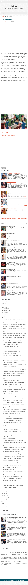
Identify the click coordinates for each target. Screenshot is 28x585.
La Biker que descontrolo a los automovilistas (13, 463)
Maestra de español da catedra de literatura (12, 342)
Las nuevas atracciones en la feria (10, 460)
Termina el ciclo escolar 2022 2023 (10, 395)
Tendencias (21, 560)
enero (5, 499)
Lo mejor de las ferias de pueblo (10, 487)
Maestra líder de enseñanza (9, 348)
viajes (2, 564)
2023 (3, 307)
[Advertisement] (14, 39)
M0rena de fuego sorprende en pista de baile (13, 386)
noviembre (6, 310)
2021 (3, 503)
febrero (5, 497)
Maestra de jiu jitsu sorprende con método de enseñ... (14, 406)
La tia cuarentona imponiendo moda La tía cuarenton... (15, 409)
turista (9, 561)
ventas (17, 563)
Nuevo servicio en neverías (9, 482)
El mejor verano (9, 255)
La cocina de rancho (8, 19)
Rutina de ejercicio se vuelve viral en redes (12, 433)
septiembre (6, 314)
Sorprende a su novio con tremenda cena (12, 355)
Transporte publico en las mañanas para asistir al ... (14, 368)
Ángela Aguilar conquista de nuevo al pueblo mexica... (14, 333)
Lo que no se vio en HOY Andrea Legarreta (16, 532)
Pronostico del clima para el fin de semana (12, 346)
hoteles (21, 556)
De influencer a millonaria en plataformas (12, 425)
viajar (26, 563)
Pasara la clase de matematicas (13, 240)
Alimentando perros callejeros (9, 353)
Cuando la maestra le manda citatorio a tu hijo (13, 420)
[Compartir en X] (4, 168)
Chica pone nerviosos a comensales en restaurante (14, 377)
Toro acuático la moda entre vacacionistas (12, 465)
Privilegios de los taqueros (12, 283)
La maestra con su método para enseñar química (13, 404)
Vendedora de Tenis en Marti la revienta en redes (13, 416)
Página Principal (15, 218)
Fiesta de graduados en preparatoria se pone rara (13, 382)
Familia (2, 556)
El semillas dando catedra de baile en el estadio (13, 371)
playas (12, 558)
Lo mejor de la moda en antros (9, 480)
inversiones (3, 557)
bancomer (25, 551)
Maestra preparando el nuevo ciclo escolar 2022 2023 (14, 369)
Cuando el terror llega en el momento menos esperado (15, 328)
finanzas (5, 556)
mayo (5, 491)
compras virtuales (4, 554)
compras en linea (22, 552)
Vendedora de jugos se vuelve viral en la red (12, 476)
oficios (26, 557)
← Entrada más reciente (6, 218)
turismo (6, 561)
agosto (5, 315)
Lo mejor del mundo (10, 247)
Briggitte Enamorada (10, 233)
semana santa (6, 559)
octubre (5, 312)
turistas (12, 561)
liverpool (7, 557)
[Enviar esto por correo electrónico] (1, 168)
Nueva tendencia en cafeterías (9, 366)
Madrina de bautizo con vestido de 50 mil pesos (13, 330)
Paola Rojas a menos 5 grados (13, 173)
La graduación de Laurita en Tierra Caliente (12, 429)
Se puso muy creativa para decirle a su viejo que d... (14, 335)
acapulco (2, 551)
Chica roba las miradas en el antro (10, 445)
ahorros (6, 551)
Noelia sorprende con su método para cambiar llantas (14, 364)
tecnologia (15, 559)
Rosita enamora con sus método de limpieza (12, 322)
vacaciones (18, 561)
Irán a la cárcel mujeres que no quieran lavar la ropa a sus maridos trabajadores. (17, 518)
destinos (14, 554)
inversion (25, 556)
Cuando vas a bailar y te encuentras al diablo (12, 387)
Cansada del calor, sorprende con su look (16, 524)
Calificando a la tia (11, 199)
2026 (3, 301)
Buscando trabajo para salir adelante (11, 444)
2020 (3, 505)
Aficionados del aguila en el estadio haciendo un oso (14, 324)
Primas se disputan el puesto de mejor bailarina (13, 319)
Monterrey (11, 557)
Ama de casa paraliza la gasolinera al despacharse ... (14, 360)
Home (2, 16)
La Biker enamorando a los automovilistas (12, 458)
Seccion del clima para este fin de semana (12, 396)
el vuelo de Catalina (10, 262)
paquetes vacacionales (6, 558)
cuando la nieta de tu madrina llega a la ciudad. (13, 462)
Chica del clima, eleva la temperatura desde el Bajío (14, 418)
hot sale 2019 (10, 556)
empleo (25, 554)
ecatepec (22, 554)
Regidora (19, 558)
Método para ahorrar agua (8, 469)
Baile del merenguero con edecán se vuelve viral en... (14, 411)
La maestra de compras (12, 208)
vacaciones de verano (9, 563)
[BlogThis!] (3, 168)
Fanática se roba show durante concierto (12, 320)
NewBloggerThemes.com (21, 583)
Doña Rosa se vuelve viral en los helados (12, 378)
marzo (5, 495)
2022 (3, 501)
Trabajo (2, 561)
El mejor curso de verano (8, 407)
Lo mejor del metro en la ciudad (10, 357)
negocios (15, 557)
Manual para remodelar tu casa (9, 358)
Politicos (15, 558)
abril (4, 493)
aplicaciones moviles (16, 551)
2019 (3, 506)
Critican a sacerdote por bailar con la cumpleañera (14, 389)
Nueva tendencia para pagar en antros (11, 380)
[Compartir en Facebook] (5, 168)
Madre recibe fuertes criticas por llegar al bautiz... (13, 453)
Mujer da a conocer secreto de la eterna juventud (13, 454)
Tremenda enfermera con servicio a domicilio (13, 351)
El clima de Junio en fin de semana (10, 391)
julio (4, 317)
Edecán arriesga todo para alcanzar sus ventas (13, 400)
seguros (22, 558)
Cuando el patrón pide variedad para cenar (12, 473)
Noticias (14, 6)
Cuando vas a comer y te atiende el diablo (12, 375)
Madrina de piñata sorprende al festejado (12, 384)
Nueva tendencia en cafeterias (9, 483)
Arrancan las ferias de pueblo (9, 438)
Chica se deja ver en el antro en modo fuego (12, 402)
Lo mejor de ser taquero (8, 415)
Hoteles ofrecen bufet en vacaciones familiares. (13, 373)
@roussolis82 (5, 132)
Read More (3, 179)
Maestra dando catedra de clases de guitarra (12, 326)
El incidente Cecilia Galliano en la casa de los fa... (13, 424)
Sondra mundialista (10, 226)
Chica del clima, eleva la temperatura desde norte (13, 337)
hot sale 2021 (16, 556)
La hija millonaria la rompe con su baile (11, 436)
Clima (8, 552)
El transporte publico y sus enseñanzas (11, 344)
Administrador (5, 21)
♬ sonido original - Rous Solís (8, 135)
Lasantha (22, 582)
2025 (3, 303)
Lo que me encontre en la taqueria (13, 276)
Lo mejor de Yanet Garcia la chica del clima (12, 431)
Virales (5, 564)
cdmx (5, 552)
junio (5, 489)
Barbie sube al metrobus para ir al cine (11, 413)
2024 (3, 305)
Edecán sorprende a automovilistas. (11, 467)
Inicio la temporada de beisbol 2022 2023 (12, 349)
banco (21, 551)
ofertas (23, 557)
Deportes (10, 554)
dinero (18, 554)
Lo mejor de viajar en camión (9, 427)
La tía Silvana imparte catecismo (10, 362)
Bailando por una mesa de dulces (10, 331)
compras (13, 553)
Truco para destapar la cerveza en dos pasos (13, 440)
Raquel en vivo (10, 190)
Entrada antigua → (23, 218)
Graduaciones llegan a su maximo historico (12, 340)
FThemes (10, 582)
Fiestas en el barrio (10, 269)
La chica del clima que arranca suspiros (11, 435)
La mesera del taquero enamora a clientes (12, 422)
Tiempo (25, 559)
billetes (2, 552)
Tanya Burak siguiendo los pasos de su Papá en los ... (14, 447)
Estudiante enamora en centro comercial (11, 451)
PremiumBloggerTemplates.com (8, 583)
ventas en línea (22, 563)
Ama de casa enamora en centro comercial (12, 339)
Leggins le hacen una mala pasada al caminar (13, 449)
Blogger (22, 580)
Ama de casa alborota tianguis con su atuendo (13, 398)
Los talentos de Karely (11, 182)
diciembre (6, 308)
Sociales (11, 559)
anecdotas (10, 551)
